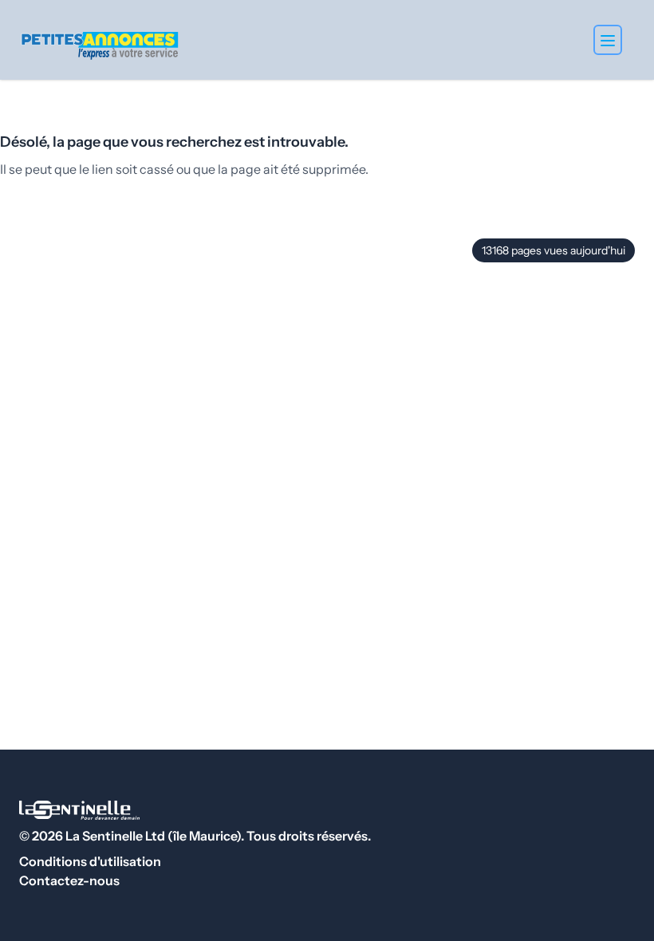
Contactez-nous (69, 880)
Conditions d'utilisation (90, 861)
